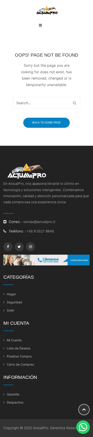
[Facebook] (7, 246)
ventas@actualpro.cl (39, 222)
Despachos (15, 402)
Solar (10, 310)
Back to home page (46, 122)
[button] (83, 427)
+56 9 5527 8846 (40, 231)
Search (74, 102)
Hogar (11, 294)
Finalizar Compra (19, 356)
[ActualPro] (46, 10)
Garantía (13, 394)
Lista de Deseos (18, 348)
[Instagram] (30, 246)
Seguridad (14, 302)
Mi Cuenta (14, 340)
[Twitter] (19, 246)
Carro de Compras (20, 364)
